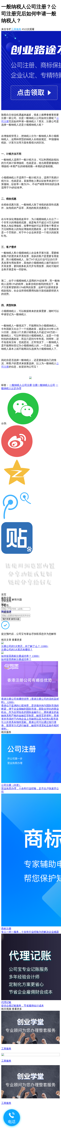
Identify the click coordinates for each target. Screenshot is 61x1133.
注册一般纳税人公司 (44, 385)
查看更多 (17, 639)
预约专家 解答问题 (11, 619)
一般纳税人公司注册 (20, 385)
